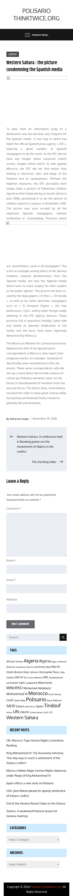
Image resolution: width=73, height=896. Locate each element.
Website (11, 599)
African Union (14, 661)
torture (9, 712)
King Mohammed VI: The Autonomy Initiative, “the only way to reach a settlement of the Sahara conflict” (35, 758)
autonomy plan (42, 666)
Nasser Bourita (54, 694)
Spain (39, 706)
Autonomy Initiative (24, 667)
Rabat (49, 700)
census (34, 672)
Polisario (36, 699)
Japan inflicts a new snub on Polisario (30, 783)
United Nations (36, 712)
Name (11, 560)
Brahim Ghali (21, 672)
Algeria (31, 660)
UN (16, 711)
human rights (17, 682)
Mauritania (45, 682)
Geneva (38, 677)
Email (11, 580)
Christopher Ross (49, 672)
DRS (17, 677)
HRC (46, 677)
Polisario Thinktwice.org (36, 14)
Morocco (38, 693)
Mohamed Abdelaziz (37, 688)
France (30, 677)
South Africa (30, 706)
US (51, 712)
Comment (13, 508)
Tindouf (52, 705)
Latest (13, 54)
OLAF (9, 700)
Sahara (20, 706)
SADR (10, 706)
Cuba (62, 672)
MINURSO (14, 687)
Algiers (54, 661)
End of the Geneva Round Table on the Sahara (35, 803)
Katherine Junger (19, 418)
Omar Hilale (19, 700)
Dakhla (10, 677)
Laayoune (31, 682)
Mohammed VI (17, 694)
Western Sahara (22, 717)
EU (25, 677)
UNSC (46, 712)
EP (22, 677)
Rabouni (57, 700)
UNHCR (24, 712)
